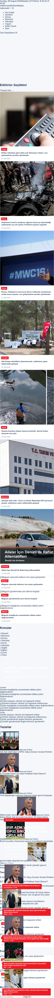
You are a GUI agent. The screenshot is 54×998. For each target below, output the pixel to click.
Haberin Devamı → (12, 863)
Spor (7, 28)
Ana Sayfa (9, 12)
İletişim (20, 6)
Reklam (14, 6)
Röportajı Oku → (11, 681)
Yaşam (8, 24)
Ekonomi (9, 19)
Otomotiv (4, 645)
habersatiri (4, 8)
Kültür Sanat (10, 26)
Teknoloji (9, 21)
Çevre (3, 653)
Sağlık (3, 648)
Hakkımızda (5, 6)
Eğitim (3, 650)
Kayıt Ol (27, 997)
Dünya (8, 17)
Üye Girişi (4, 33)
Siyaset (4, 633)
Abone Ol (13, 33)
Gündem (9, 15)
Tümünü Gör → (7, 90)
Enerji (3, 643)
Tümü (3, 655)
